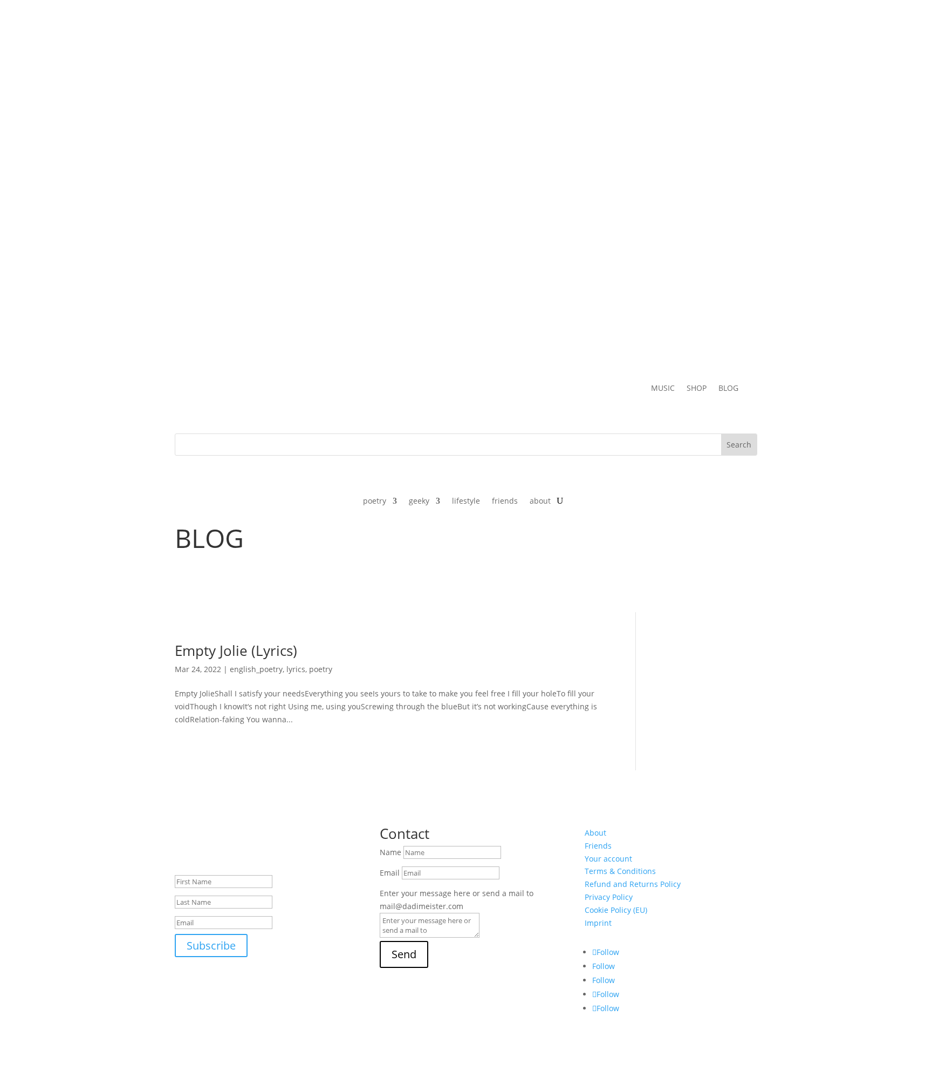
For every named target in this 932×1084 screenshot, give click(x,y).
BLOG (728, 388)
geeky (419, 501)
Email (390, 873)
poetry (374, 501)
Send (404, 954)
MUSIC (663, 388)
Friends (598, 846)
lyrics (295, 669)
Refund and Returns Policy (633, 884)
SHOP (697, 388)
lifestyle (466, 501)
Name (390, 852)
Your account (608, 858)
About (595, 833)
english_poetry (256, 669)
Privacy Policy (609, 897)
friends (505, 501)
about (540, 501)
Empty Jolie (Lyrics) (236, 650)
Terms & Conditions (620, 871)
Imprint (598, 923)
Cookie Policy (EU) (616, 910)
